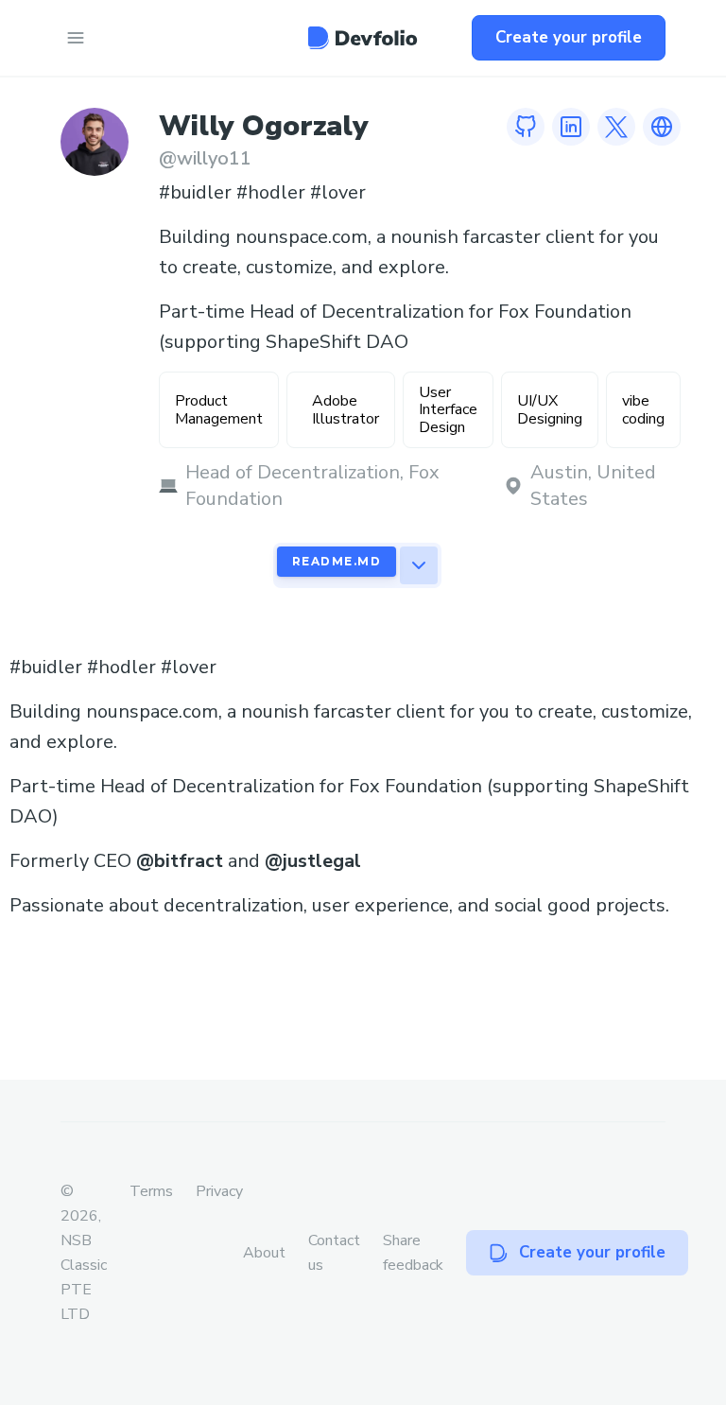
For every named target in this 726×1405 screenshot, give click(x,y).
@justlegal (313, 861)
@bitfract (179, 861)
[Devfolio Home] (362, 37)
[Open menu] (75, 38)
